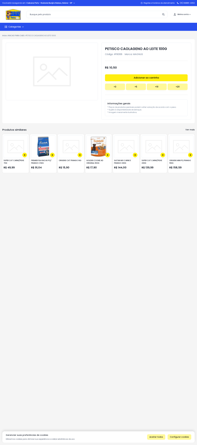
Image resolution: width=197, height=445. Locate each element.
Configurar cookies (179, 436)
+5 (136, 86)
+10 (156, 86)
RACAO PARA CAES (16, 35)
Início (4, 35)
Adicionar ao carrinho (146, 77)
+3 (115, 86)
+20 (178, 86)
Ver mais (190, 129)
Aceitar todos (156, 436)
